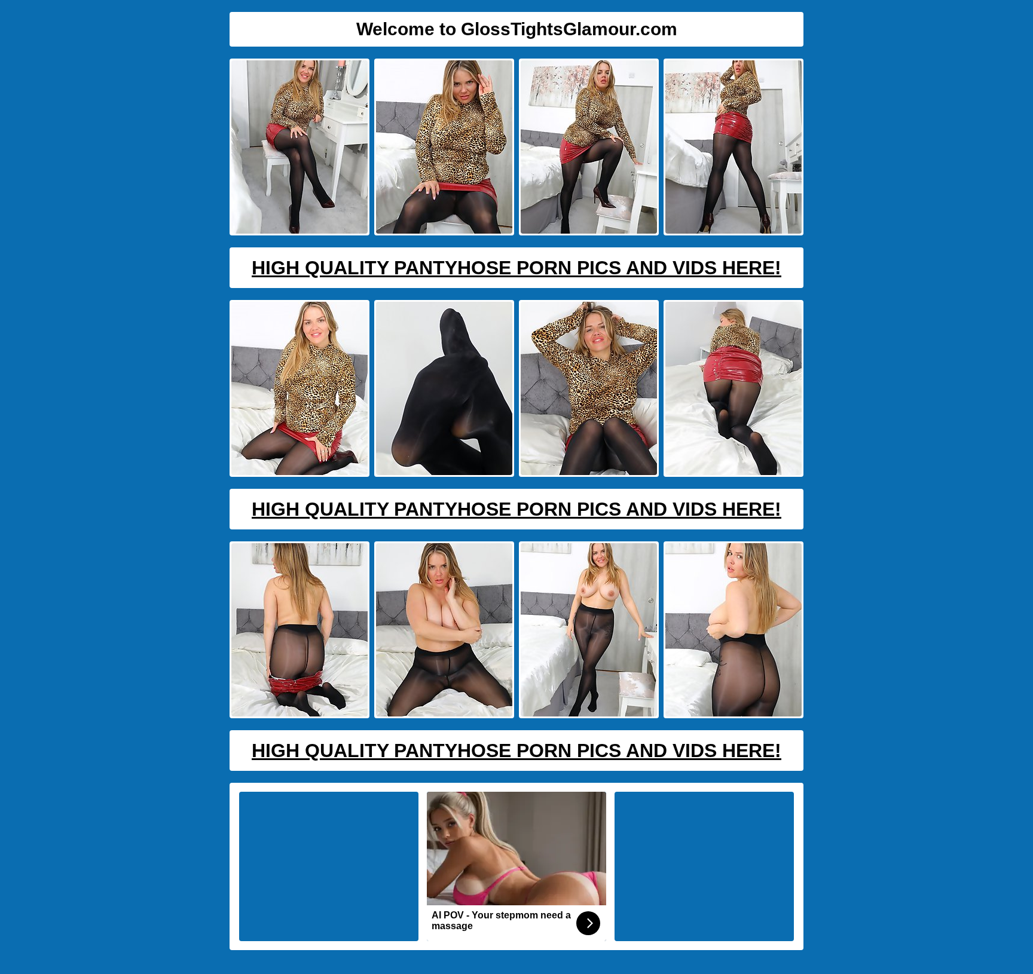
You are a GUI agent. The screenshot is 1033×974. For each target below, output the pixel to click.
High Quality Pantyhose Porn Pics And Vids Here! (516, 267)
